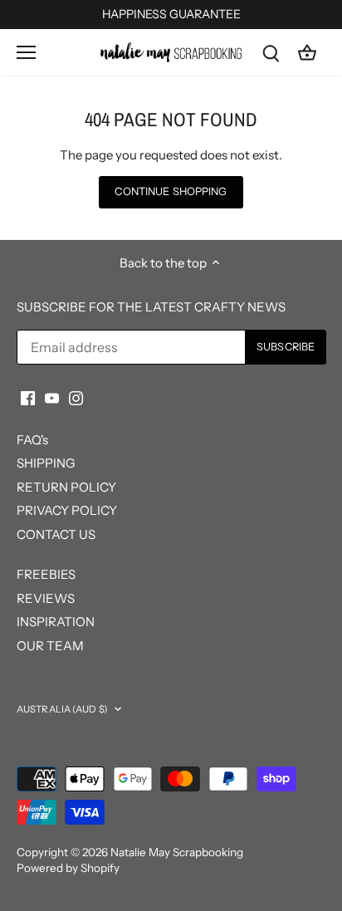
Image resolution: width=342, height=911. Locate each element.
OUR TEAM (50, 646)
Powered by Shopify (68, 867)
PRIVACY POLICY (67, 510)
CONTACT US (56, 534)
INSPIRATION (56, 621)
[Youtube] (52, 397)
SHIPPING (46, 463)
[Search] (270, 52)
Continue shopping (171, 191)
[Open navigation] (26, 52)
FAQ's (32, 440)
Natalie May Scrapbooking (176, 852)
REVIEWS (46, 598)
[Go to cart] (307, 52)
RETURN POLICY (66, 487)
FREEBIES (46, 574)
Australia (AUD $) (62, 709)
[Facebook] (28, 397)
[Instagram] (76, 397)
